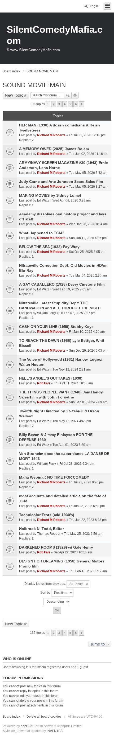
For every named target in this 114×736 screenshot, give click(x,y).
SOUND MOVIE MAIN (34, 85)
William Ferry (46, 313)
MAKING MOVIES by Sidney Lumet (50, 195)
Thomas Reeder (48, 534)
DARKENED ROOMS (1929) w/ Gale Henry (56, 547)
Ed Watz (43, 200)
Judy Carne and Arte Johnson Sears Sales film (61, 181)
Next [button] (81, 104)
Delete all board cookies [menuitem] (44, 716)
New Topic (14, 95)
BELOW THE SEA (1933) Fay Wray (49, 247)
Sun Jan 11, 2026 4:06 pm (88, 238)
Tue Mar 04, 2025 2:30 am (88, 275)
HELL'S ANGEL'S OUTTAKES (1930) (50, 378)
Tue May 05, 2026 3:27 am (88, 186)
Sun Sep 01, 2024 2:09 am (88, 402)
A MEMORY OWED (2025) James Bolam (54, 149)
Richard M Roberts (51, 135)
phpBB (25, 726)
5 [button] (70, 104)
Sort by (45, 592)
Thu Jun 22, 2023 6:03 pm (88, 520)
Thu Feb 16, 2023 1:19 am (88, 571)
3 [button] (59, 104)
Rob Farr (43, 383)
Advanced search (75, 95)
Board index (11, 716)
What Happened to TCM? (41, 233)
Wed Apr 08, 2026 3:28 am (71, 200)
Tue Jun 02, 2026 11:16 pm (88, 154)
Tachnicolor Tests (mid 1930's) (46, 515)
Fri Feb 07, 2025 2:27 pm (77, 313)
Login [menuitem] (94, 6)
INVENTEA (55, 731)
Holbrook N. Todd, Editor (41, 529)
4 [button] (64, 104)
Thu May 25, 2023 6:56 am (83, 534)
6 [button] (76, 104)
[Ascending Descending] (57, 601)
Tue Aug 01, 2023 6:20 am (71, 445)
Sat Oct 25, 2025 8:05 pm (87, 252)
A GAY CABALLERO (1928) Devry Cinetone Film (61, 284)
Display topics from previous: (45, 584)
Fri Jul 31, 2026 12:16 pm (87, 135)
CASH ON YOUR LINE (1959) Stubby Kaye (56, 326)
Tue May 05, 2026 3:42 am (88, 173)
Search (68, 95)
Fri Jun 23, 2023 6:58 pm (87, 506)
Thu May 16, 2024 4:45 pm (71, 421)
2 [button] (53, 104)
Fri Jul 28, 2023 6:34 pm (76, 464)
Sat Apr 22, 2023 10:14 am (73, 552)
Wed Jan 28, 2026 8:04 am (88, 224)
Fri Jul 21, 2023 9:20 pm (86, 482)
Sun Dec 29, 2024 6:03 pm (88, 350)
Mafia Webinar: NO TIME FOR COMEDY (54, 477)
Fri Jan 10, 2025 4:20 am (87, 332)
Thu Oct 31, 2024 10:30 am (73, 383)
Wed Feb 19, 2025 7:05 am (71, 289)
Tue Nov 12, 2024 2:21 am (71, 369)
